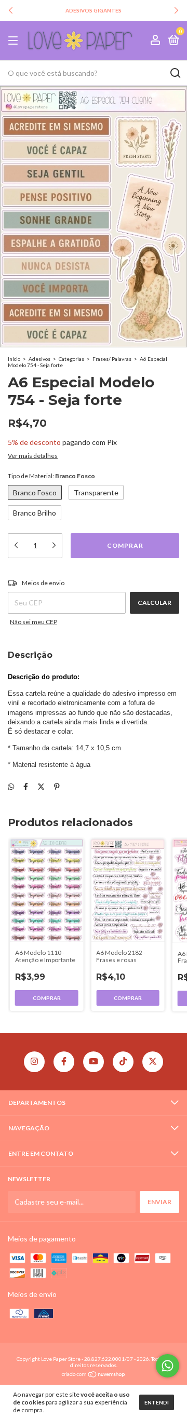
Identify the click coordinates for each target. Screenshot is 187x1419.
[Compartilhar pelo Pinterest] (57, 786)
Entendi (156, 1402)
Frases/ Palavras (111, 359)
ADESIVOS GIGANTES (93, 10)
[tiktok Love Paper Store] (123, 1061)
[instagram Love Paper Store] (34, 1061)
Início (14, 359)
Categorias (71, 359)
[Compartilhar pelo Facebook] (25, 786)
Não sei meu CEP (33, 622)
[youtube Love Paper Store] (93, 1061)
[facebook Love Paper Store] (64, 1061)
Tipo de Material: (51, 476)
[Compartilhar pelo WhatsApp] (11, 786)
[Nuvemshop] (93, 1375)
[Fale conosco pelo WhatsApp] (167, 1365)
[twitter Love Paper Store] (152, 1061)
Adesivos (39, 359)
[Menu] (15, 41)
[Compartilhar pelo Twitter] (41, 786)
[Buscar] (174, 73)
